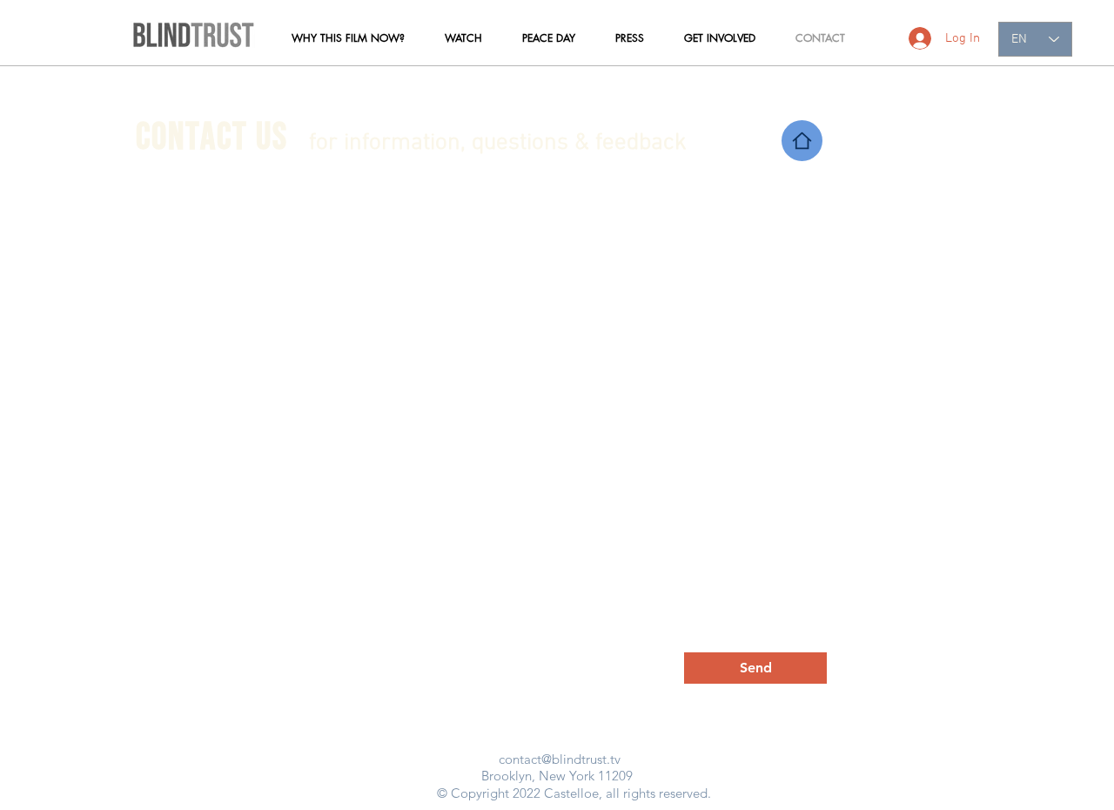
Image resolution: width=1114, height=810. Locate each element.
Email (182, 334)
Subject (557, 408)
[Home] (802, 140)
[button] (348, 38)
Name (184, 408)
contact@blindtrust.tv (560, 759)
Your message (206, 490)
